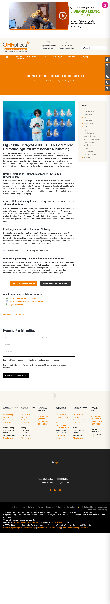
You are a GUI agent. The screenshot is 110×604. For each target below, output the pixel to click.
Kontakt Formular (57, 523)
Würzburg (88, 114)
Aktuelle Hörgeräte (50, 81)
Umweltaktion (88, 124)
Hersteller (87, 157)
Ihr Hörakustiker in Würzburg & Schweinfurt (27, 301)
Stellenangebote (90, 133)
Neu (44, 57)
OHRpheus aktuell (89, 142)
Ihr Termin (32, 57)
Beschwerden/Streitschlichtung (49, 528)
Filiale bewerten (8, 438)
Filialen (18, 57)
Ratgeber (19, 59)
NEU (41, 81)
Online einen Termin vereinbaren (26, 523)
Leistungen (57, 57)
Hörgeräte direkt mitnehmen (55, 283)
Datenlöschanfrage (28, 528)
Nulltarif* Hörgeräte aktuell (92, 139)
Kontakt (22, 507)
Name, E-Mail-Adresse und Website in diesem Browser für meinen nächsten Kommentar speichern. (36, 366)
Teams (87, 130)
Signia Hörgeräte (16, 305)
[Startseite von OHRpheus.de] (8, 57)
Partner (41, 507)
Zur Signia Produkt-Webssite (14, 314)
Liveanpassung (89, 111)
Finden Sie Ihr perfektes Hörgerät (23, 298)
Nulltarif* (72, 57)
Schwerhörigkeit (90, 154)
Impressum (84, 528)
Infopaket (71, 507)
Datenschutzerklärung (70, 528)
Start (35, 81)
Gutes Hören (89, 151)
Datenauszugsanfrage (11, 528)
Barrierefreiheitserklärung (97, 510)
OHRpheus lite (87, 507)
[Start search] (83, 48)
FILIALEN (87, 127)
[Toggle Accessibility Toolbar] (105, 5)
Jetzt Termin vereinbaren (24, 283)
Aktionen (86, 117)
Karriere (14, 507)
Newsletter (87, 145)
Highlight (86, 57)
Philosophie (60, 507)
